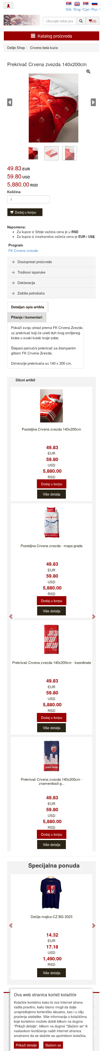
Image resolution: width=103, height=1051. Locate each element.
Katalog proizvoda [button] (55, 36)
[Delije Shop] (20, 21)
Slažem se (53, 1045)
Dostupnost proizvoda (34, 261)
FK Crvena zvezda (23, 250)
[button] (8, 614)
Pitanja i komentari (26, 317)
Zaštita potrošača (31, 292)
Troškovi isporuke (31, 272)
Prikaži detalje (26, 1045)
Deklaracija (26, 282)
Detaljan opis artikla (27, 306)
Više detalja (51, 494)
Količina (14, 191)
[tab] (51, 261)
